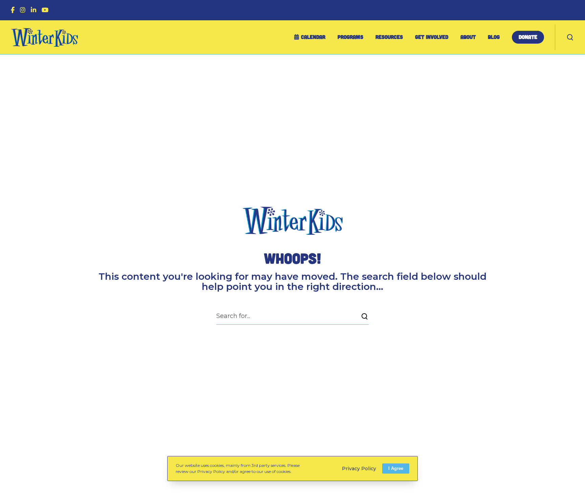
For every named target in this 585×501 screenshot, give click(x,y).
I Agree (395, 468)
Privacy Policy (359, 468)
